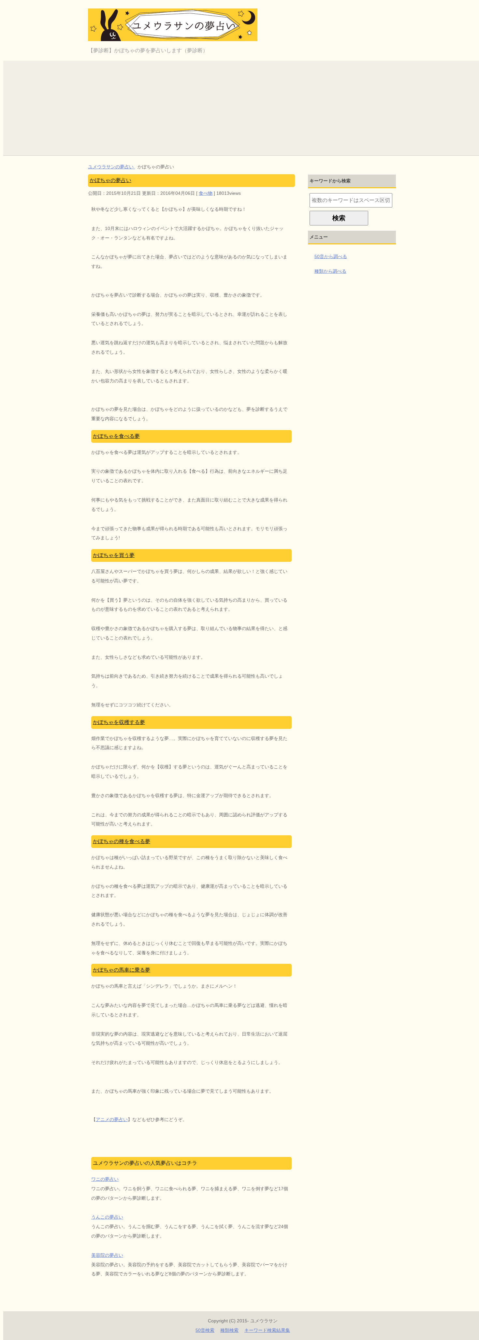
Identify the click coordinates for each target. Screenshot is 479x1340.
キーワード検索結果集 (267, 1330)
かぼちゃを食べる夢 (116, 436)
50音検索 (205, 1330)
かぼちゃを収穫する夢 (119, 722)
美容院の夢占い (107, 1255)
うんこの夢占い (107, 1217)
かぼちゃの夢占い (110, 180)
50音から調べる (330, 256)
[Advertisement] (242, 106)
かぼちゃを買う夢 (114, 555)
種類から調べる (330, 271)
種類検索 (229, 1330)
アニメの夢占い (112, 1119)
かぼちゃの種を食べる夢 (121, 841)
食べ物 (205, 193)
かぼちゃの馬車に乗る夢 (121, 970)
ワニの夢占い (105, 1179)
